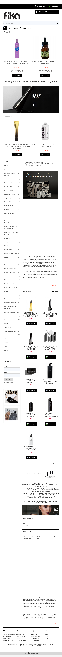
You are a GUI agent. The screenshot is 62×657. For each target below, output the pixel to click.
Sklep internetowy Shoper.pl (31, 655)
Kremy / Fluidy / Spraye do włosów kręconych (10, 227)
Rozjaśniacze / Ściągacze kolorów (11, 312)
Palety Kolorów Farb (9, 280)
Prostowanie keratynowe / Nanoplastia (10, 307)
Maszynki (6, 257)
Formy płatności (7, 636)
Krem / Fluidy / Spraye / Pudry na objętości (11, 233)
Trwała (5, 346)
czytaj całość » (54, 285)
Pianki (5, 295)
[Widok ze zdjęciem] (53, 292)
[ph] (12, 405)
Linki (46, 638)
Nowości (6, 350)
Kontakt (47, 636)
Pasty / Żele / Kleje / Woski (10, 287)
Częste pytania (21, 636)
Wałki (5, 335)
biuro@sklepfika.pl (27, 646)
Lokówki (6, 245)
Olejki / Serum (7, 276)
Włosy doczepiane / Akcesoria (11, 331)
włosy (40, 168)
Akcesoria (6, 169)
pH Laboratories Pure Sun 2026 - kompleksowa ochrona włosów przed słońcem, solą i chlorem (38, 164)
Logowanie (34, 634)
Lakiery (6, 242)
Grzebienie (6, 209)
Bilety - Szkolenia (8, 182)
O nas (46, 634)
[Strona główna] (12, 15)
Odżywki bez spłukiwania (10, 268)
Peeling (6, 291)
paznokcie (25, 525)
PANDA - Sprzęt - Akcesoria (10, 283)
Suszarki (6, 323)
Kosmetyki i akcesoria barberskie (9, 221)
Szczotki (6, 316)
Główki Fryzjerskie (8, 205)
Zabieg (5, 338)
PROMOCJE (7, 165)
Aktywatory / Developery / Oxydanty (10, 174)
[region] (31, 99)
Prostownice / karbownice (10, 302)
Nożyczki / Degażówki (9, 264)
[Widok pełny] (56, 292)
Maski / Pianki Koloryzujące (10, 253)
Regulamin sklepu (21, 640)
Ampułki (6, 179)
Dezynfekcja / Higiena (9, 194)
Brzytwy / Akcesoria (9, 190)
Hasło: (5, 372)
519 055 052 (39, 646)
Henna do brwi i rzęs (9, 213)
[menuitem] (9, 28)
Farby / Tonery (7, 198)
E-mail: (5, 366)
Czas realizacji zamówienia (10, 634)
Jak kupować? (20, 634)
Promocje (6, 354)
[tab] (29, 111)
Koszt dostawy (7, 638)
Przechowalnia (35, 638)
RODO (18, 638)
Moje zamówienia (35, 636)
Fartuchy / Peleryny (8, 201)
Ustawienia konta (35, 640)
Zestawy (6, 342)
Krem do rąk (7, 238)
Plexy (5, 298)
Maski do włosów (8, 249)
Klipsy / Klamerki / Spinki (10, 217)
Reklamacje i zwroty (8, 640)
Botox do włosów (8, 186)
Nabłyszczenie (7, 261)
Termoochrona (7, 327)
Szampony (6, 319)
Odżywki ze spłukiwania (9, 272)
